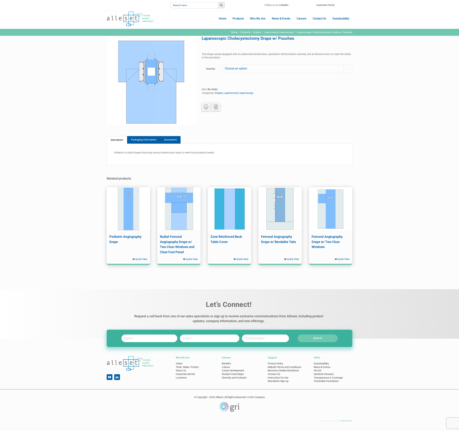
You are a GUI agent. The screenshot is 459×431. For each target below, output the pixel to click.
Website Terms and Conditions (284, 367)
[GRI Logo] (229, 402)
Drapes (219, 93)
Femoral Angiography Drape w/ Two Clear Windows (327, 242)
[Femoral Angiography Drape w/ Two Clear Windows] (330, 208)
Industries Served (185, 374)
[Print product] (206, 106)
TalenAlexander (346, 421)
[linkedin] (117, 377)
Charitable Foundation (326, 381)
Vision (179, 363)
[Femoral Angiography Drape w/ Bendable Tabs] (280, 208)
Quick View (141, 259)
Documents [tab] (170, 139)
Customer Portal (325, 5)
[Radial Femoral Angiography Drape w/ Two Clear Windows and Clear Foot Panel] (179, 208)
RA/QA (317, 370)
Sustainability (321, 363)
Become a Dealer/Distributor (283, 370)
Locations (181, 377)
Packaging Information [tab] (144, 139)
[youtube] (109, 377)
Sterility (210, 68)
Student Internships (233, 374)
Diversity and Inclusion (234, 377)
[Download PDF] (216, 106)
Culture (226, 367)
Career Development (233, 370)
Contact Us (274, 374)
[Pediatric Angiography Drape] (128, 208)
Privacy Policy (275, 363)
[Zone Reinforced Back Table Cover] (229, 208)
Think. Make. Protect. (187, 367)
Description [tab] (117, 139)
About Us (181, 370)
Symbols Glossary (324, 374)
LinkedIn (283, 5)
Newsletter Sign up (278, 381)
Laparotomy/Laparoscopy (238, 93)
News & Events (322, 367)
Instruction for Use (278, 377)
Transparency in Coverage (328, 377)
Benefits (226, 363)
